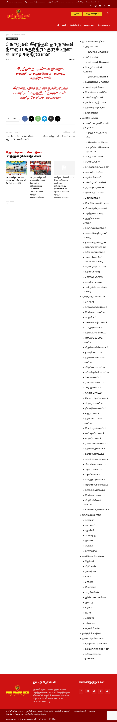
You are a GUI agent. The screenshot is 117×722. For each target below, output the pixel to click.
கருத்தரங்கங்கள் (93, 177)
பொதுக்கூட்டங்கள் (94, 156)
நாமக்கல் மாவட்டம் (94, 382)
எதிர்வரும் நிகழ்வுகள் (98, 62)
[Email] (57, 119)
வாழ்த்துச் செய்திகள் (98, 52)
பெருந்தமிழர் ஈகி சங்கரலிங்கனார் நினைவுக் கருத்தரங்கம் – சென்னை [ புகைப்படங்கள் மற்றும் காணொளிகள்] (38, 187)
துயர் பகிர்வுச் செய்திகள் (97, 82)
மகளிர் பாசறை (92, 198)
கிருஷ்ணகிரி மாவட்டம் (96, 347)
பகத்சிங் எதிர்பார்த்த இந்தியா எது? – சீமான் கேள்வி (21, 138)
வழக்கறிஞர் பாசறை (95, 266)
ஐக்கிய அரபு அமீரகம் (95, 597)
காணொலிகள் (12, 39)
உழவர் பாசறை (92, 271)
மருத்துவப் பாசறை (94, 213)
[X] (104, 6)
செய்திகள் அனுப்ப (63, 711)
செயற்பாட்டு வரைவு (14, 714)
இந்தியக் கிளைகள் (91, 515)
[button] (107, 13)
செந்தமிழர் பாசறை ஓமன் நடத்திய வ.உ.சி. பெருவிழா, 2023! (16, 180)
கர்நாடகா (89, 520)
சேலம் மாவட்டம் (93, 377)
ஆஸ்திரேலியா (93, 628)
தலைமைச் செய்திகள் (93, 41)
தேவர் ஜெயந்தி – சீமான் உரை (59, 136)
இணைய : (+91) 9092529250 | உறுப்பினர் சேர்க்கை (44, 2)
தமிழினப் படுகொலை (96, 643)
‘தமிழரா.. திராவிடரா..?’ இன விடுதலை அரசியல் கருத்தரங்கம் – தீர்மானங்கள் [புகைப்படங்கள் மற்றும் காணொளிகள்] (64, 187)
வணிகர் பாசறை (93, 282)
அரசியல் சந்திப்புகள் (95, 102)
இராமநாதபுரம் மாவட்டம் (96, 484)
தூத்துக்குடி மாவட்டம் (95, 490)
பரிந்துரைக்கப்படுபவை (23, 156)
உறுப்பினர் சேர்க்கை (14, 711)
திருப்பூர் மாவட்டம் (94, 403)
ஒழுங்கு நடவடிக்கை (98, 76)
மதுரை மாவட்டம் (93, 469)
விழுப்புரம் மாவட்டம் (95, 367)
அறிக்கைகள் (91, 46)
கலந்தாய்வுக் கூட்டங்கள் (97, 167)
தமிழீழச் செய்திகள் (91, 633)
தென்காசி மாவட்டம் (94, 495)
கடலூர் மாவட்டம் (93, 438)
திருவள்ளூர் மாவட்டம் (96, 307)
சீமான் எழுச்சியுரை (94, 87)
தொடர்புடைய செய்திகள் (24, 152)
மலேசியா (90, 623)
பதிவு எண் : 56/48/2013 (14, 2)
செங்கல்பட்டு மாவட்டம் (96, 322)
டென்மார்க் (90, 587)
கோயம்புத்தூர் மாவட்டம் (96, 398)
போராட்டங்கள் (92, 161)
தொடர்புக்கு (103, 25)
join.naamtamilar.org (41, 701)
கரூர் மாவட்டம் (92, 413)
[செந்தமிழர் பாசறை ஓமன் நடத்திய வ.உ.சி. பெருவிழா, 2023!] (16, 168)
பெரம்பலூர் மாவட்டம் (95, 428)
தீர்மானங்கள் (91, 113)
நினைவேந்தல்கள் (94, 172)
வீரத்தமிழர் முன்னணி (96, 208)
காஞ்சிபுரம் (90, 317)
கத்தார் (88, 607)
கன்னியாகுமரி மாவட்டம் (97, 509)
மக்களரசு (69, 2)
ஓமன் (88, 612)
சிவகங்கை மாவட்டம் (95, 464)
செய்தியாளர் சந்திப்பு (96, 92)
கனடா (88, 576)
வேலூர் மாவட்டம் (93, 327)
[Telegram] (100, 6)
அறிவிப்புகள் (91, 57)
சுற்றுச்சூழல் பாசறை (95, 228)
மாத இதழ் (92, 711)
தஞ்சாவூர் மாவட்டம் (94, 454)
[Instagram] (95, 6)
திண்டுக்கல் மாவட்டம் (95, 408)
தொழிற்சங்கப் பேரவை (97, 203)
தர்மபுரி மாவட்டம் (93, 352)
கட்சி (64, 25)
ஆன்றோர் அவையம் (95, 187)
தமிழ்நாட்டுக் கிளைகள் (93, 296)
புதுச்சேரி (89, 302)
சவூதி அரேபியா (93, 592)
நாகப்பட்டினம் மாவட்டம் (96, 443)
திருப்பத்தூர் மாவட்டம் (95, 332)
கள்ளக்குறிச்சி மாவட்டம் (97, 372)
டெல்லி (89, 545)
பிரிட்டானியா (91, 566)
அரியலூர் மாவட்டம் (94, 433)
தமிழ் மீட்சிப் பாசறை (95, 252)
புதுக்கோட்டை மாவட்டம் (96, 459)
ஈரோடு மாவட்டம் (93, 387)
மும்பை (89, 540)
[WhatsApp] (38, 119)
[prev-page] (7, 203)
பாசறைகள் (89, 25)
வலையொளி (80, 711)
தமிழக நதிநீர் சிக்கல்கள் (97, 649)
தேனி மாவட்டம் (92, 474)
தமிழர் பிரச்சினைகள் (93, 638)
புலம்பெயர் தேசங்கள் (93, 556)
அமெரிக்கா (90, 571)
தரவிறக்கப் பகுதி (45, 711)
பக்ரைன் (89, 618)
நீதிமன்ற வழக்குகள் (95, 107)
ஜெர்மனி (89, 561)
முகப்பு (8, 34)
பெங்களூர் (90, 535)
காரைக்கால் (91, 551)
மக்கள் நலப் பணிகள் (95, 182)
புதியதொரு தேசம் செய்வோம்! (88, 2)
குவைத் (89, 602)
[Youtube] (109, 6)
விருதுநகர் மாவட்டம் (95, 479)
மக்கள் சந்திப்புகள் (94, 97)
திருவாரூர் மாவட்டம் (95, 448)
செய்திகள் (74, 25)
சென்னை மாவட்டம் (95, 312)
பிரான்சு (89, 582)
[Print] (51, 119)
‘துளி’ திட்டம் (31, 711)
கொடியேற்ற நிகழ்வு (98, 142)
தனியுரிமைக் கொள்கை (35, 714)
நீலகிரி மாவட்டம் (93, 393)
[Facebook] (91, 6)
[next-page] (12, 203)
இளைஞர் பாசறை (94, 192)
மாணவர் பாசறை (94, 277)
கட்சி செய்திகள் (90, 118)
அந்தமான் (90, 525)
